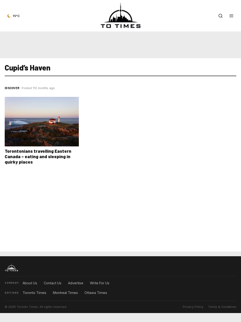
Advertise (75, 283)
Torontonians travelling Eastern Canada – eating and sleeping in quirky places (38, 156)
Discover (12, 88)
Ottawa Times (95, 293)
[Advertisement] (120, 45)
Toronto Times (34, 293)
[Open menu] (231, 16)
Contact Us (52, 283)
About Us (30, 283)
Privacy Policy (193, 307)
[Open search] (220, 16)
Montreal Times (65, 293)
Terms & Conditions (222, 307)
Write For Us (99, 283)
